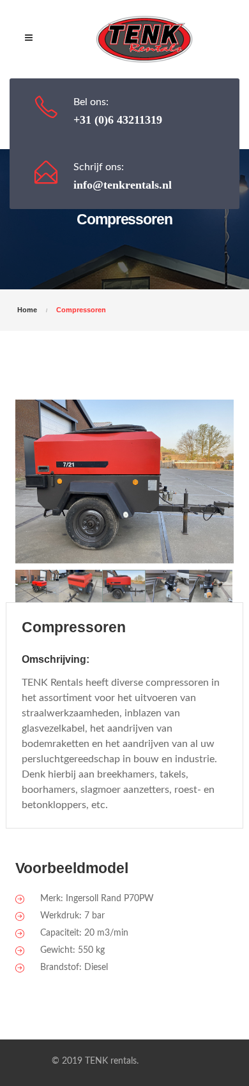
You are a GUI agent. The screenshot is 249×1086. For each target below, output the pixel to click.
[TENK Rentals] (144, 39)
